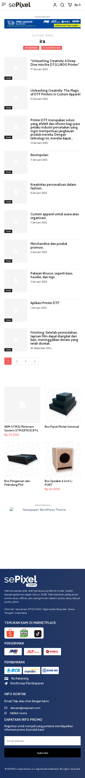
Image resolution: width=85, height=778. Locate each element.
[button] (62, 4)
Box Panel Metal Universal (62, 427)
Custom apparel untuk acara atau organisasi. (55, 216)
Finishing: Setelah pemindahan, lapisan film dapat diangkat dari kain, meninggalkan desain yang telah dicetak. (54, 338)
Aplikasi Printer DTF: (45, 303)
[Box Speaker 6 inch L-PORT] (63, 459)
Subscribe (42, 753)
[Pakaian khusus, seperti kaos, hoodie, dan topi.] (15, 280)
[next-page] (35, 361)
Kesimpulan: (40, 155)
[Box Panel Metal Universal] (63, 405)
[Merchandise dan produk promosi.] (15, 251)
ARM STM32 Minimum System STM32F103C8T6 (21, 428)
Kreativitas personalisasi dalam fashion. (53, 186)
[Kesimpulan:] (15, 162)
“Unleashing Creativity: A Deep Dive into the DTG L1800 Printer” (55, 63)
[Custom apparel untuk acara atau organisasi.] (15, 221)
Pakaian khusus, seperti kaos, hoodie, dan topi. (52, 275)
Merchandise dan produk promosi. (49, 245)
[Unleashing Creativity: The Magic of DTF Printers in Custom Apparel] (15, 97)
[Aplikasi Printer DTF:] (15, 310)
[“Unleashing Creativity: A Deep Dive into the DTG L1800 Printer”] (15, 68)
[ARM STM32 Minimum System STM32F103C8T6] (22, 405)
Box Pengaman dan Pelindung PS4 (17, 483)
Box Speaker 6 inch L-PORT (59, 483)
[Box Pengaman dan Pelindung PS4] (22, 459)
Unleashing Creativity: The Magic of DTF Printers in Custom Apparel (55, 92)
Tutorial (8, 78)
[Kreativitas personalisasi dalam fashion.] (15, 191)
